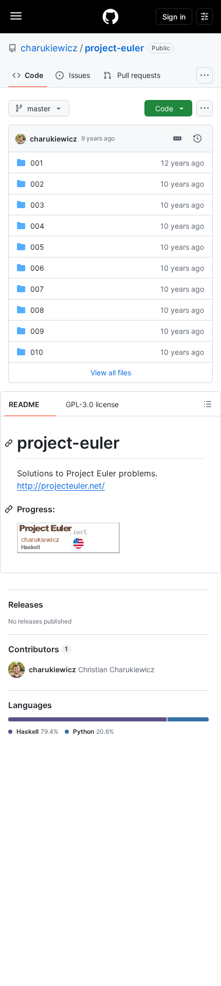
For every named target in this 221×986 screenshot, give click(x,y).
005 (37, 247)
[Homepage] (110, 16)
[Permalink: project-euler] (10, 443)
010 (36, 352)
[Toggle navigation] (16, 16)
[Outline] (207, 404)
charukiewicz (49, 48)
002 (37, 183)
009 (37, 331)
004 (37, 226)
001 (36, 162)
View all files (110, 372)
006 (37, 268)
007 (37, 289)
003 (37, 204)
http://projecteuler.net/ (61, 485)
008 (37, 310)
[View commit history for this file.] (197, 138)
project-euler (114, 48)
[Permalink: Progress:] (10, 509)
